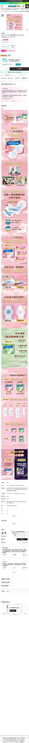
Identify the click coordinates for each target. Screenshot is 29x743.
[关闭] (26, 737)
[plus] (7, 69)
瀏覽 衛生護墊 (5, 582)
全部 (2, 542)
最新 (5, 542)
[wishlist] (12, 37)
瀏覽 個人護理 (5, 579)
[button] (27, 6)
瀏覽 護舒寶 (5, 586)
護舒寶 (3, 33)
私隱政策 (22, 741)
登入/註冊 (12, 610)
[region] (14, 739)
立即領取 (18, 64)
